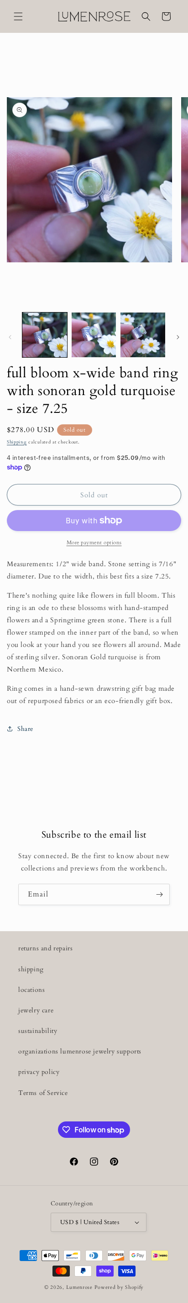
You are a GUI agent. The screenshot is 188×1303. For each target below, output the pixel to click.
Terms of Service (43, 1093)
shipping (31, 969)
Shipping (17, 442)
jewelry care (35, 1010)
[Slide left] (10, 337)
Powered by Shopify (119, 1287)
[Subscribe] (159, 894)
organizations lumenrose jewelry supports (79, 1051)
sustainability (37, 1031)
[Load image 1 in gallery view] (44, 335)
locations (31, 989)
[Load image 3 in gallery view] (142, 335)
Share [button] (25, 728)
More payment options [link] (94, 542)
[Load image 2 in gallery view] (94, 335)
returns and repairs (45, 948)
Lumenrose (80, 1287)
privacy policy (38, 1072)
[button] (18, 16)
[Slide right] (178, 337)
